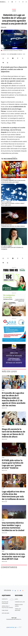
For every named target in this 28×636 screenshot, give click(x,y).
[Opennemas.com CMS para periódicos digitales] (14, 627)
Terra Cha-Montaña (18, 609)
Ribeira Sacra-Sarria (19, 605)
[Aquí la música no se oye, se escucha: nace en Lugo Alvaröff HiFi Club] (14, 543)
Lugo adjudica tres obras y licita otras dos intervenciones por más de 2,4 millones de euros (13, 495)
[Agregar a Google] (26, 1)
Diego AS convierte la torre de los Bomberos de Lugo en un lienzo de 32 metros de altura (13, 433)
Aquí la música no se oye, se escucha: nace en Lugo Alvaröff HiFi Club (13, 556)
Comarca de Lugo (20, 601)
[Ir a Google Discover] (20, 590)
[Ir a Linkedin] (15, 590)
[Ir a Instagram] (18, 590)
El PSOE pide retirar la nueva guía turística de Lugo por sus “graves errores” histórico (12, 464)
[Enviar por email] (3, 58)
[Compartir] (8, 1)
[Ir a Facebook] (13, 590)
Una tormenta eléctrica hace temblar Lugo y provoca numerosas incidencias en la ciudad (13, 526)
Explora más (5, 613)
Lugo (14, 11)
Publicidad (5, 610)
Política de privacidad (5, 602)
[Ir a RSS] (23, 590)
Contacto (4, 599)
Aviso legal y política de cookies (7, 606)
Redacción (3, 27)
